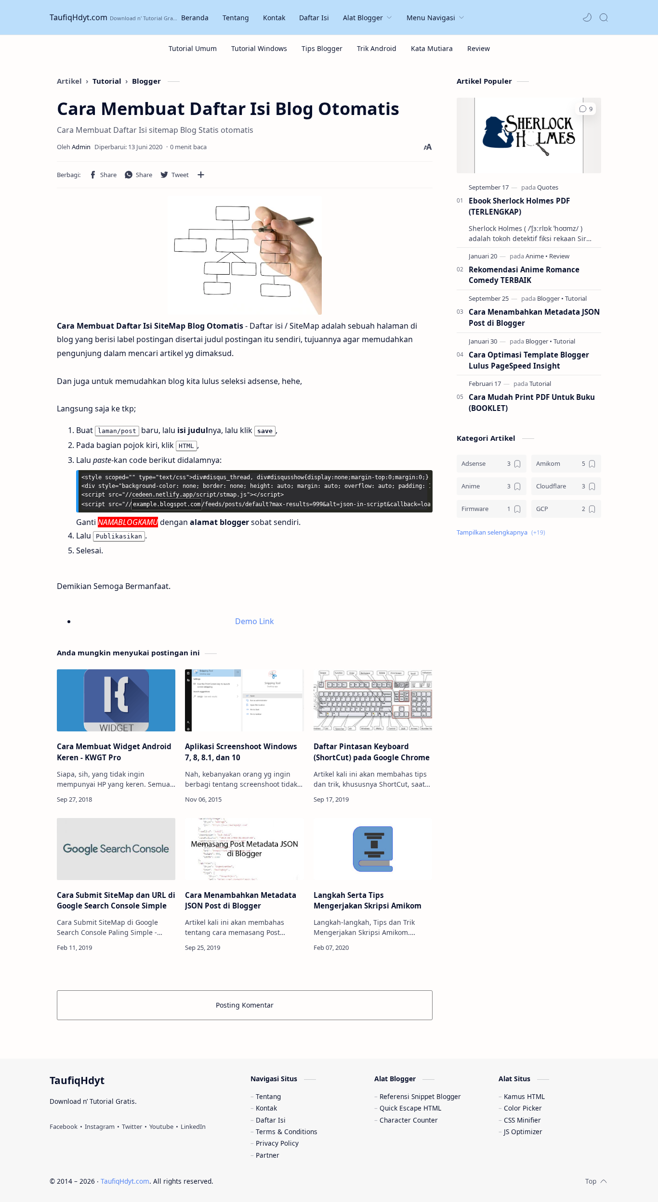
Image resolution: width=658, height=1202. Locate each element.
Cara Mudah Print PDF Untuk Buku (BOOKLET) (532, 402)
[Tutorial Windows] (259, 48)
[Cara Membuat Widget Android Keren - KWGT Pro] (116, 700)
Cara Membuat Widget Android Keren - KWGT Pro (114, 752)
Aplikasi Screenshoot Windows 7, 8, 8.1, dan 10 (241, 752)
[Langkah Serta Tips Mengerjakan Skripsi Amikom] (373, 849)
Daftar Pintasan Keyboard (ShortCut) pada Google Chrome (372, 752)
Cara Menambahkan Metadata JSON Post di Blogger (240, 900)
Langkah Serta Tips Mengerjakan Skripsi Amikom (367, 900)
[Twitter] (132, 1126)
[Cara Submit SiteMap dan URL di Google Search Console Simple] (116, 849)
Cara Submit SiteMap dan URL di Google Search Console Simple (116, 900)
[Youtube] (161, 1126)
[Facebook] (64, 1126)
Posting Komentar (245, 1005)
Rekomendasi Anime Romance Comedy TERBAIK (524, 275)
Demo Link (254, 621)
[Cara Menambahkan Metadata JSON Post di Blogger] (244, 849)
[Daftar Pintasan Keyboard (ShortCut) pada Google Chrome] (373, 700)
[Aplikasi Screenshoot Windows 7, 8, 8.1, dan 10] (244, 700)
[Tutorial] (576, 298)
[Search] (603, 17)
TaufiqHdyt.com (78, 17)
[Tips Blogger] (322, 48)
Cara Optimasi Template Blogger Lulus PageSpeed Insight (529, 360)
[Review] (478, 48)
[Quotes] (547, 187)
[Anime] (537, 256)
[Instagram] (100, 1126)
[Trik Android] (376, 48)
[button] (587, 17)
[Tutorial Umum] (193, 48)
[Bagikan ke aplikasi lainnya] (201, 174)
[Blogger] (550, 298)
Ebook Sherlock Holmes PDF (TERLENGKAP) (519, 206)
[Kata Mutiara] (432, 48)
